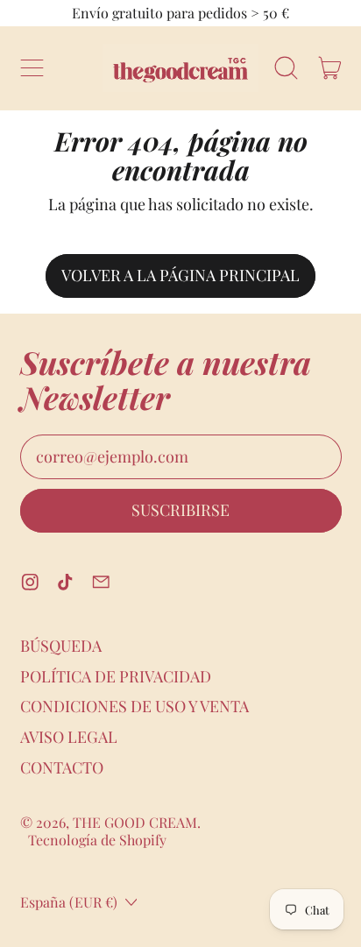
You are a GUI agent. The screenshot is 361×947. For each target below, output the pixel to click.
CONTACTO (61, 767)
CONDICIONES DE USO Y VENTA (134, 706)
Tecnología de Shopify (97, 839)
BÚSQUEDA (61, 645)
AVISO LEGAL (68, 736)
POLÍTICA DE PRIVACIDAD (115, 676)
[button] (286, 68)
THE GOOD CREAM (135, 822)
